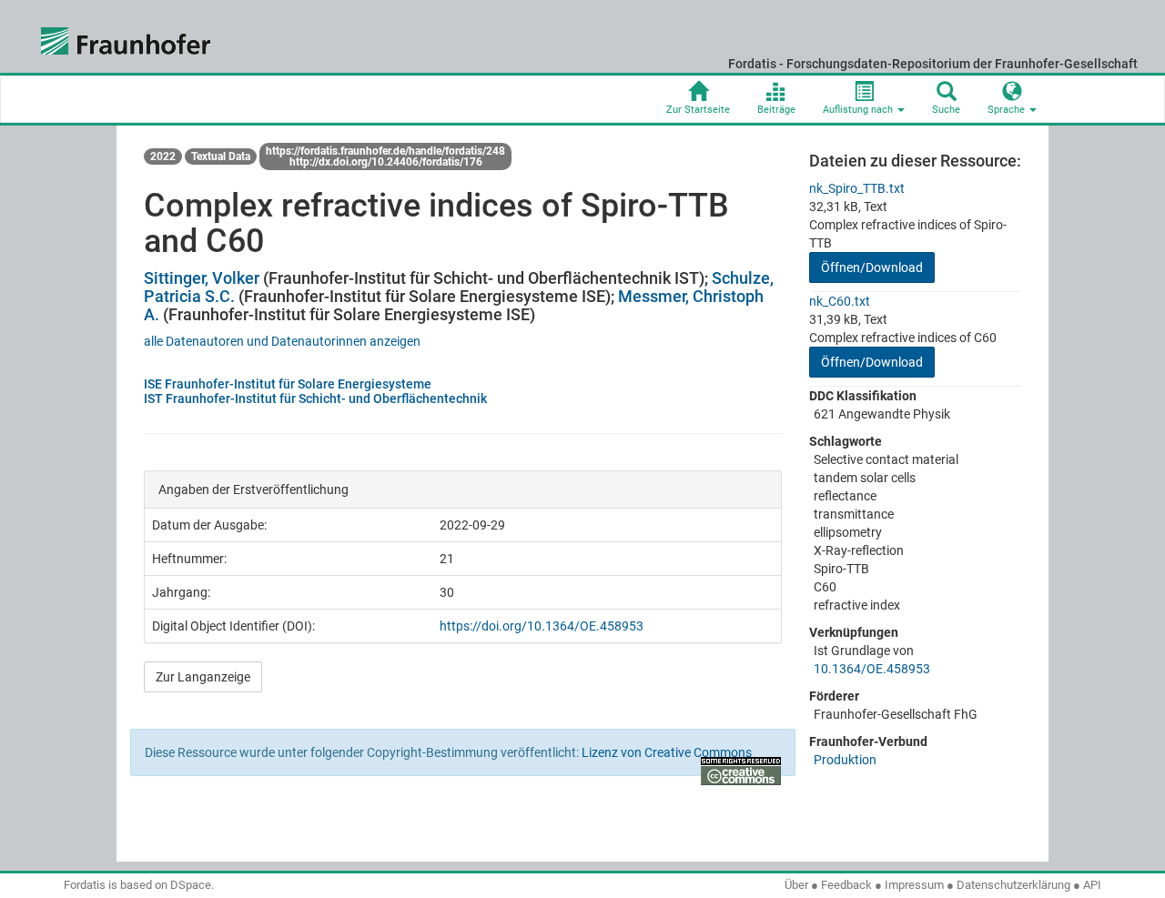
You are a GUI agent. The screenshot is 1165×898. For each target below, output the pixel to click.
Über (796, 885)
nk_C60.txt (839, 301)
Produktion (845, 759)
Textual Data (220, 156)
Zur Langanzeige (203, 677)
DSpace (190, 885)
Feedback (846, 885)
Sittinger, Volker (201, 278)
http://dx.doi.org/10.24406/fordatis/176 (385, 162)
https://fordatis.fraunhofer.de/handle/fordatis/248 (385, 151)
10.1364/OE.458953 (872, 668)
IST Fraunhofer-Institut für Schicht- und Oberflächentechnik (315, 398)
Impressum (914, 885)
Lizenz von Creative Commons (667, 752)
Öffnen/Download (872, 267)
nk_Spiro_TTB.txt (857, 188)
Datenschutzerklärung (1013, 885)
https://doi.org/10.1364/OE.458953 (541, 626)
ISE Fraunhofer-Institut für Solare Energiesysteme (287, 384)
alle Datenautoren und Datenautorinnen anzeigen (282, 341)
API (1092, 885)
